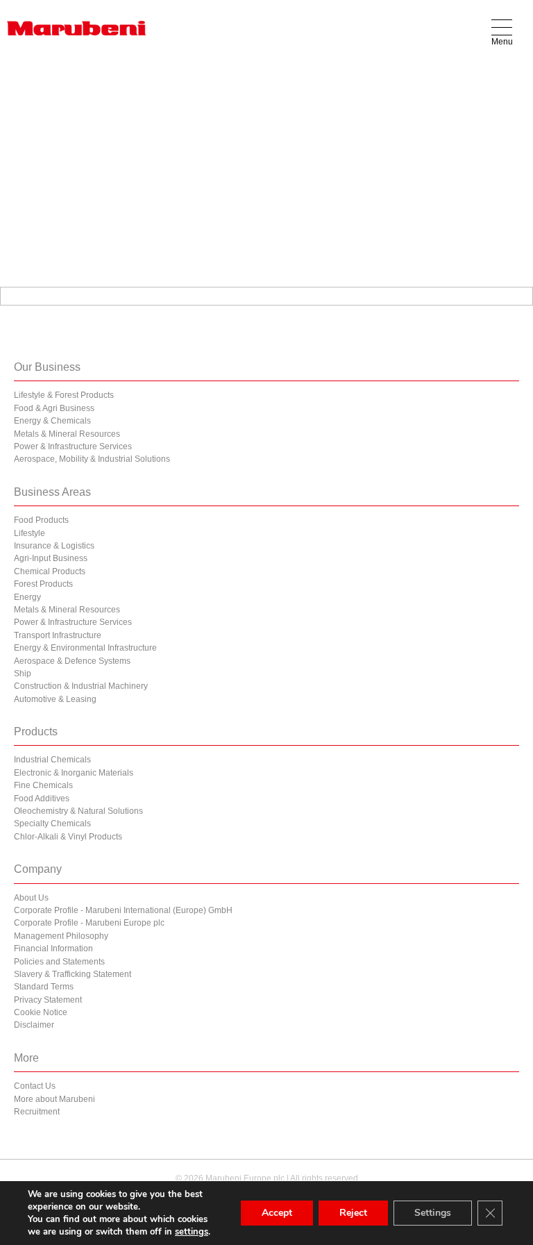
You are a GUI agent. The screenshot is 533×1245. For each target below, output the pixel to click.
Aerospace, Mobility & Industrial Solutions (92, 459)
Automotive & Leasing (55, 699)
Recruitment (37, 1112)
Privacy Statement (48, 1000)
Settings (432, 1212)
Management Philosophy (61, 936)
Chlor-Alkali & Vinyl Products (68, 837)
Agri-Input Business (50, 558)
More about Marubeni (54, 1099)
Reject (353, 1212)
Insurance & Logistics (54, 546)
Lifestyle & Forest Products (64, 395)
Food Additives (41, 798)
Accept (277, 1212)
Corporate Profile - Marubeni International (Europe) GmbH (123, 910)
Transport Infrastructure (57, 635)
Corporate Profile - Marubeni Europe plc (89, 923)
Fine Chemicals (43, 785)
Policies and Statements (59, 962)
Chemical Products (49, 571)
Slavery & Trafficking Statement (72, 974)
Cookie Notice (40, 1012)
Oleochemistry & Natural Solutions (78, 811)
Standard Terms (44, 987)
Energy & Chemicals (52, 421)
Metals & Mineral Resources (67, 434)
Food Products (41, 520)
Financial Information (53, 948)
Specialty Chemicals (52, 823)
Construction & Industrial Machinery (81, 686)
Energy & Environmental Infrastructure (85, 648)
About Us (31, 898)
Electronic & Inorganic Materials (73, 773)
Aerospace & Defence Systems (72, 661)
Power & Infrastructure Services (73, 446)
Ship (22, 673)
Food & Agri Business (54, 408)
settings (191, 1232)
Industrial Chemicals (52, 759)
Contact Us (35, 1086)
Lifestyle (29, 533)
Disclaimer (34, 1025)
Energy (27, 597)
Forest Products (43, 584)
